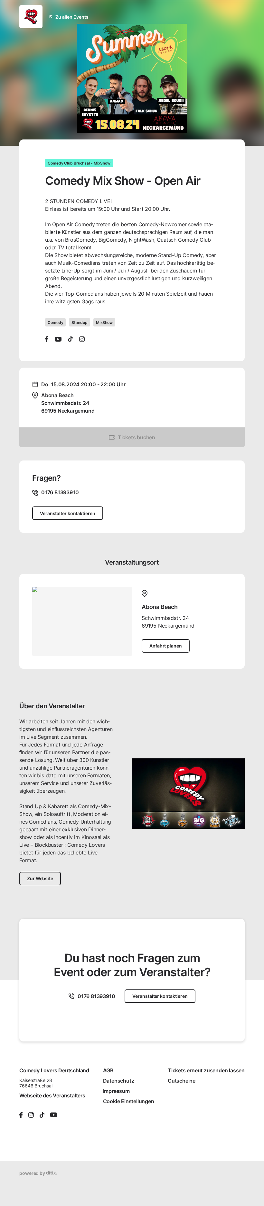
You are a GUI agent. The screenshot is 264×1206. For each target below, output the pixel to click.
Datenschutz (118, 1080)
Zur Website (40, 878)
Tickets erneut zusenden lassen (206, 1070)
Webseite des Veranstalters (52, 1095)
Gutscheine (181, 1080)
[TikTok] (70, 339)
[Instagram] (82, 339)
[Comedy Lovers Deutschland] (30, 16)
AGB (108, 1070)
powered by (32, 1173)
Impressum (116, 1091)
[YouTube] (58, 339)
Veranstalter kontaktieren (67, 513)
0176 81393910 (96, 996)
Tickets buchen (136, 437)
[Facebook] (46, 339)
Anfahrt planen (165, 645)
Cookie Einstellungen (128, 1101)
